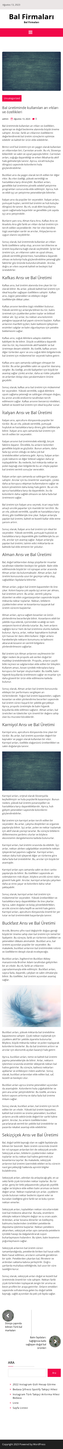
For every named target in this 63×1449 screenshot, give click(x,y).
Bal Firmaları (31, 16)
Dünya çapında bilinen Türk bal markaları (13, 1327)
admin (5, 118)
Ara (11, 1362)
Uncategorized (12, 98)
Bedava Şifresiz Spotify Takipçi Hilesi (35, 1389)
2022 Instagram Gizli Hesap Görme (34, 1384)
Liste (16, 1402)
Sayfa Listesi (20, 1407)
